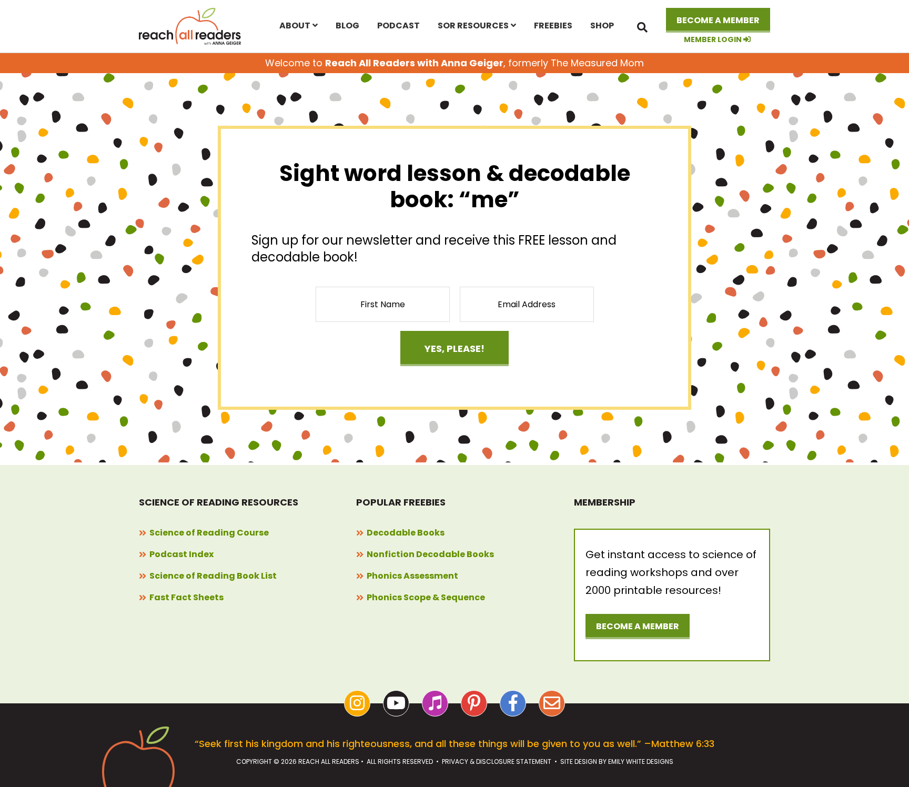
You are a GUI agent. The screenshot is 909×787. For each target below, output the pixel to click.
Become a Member (718, 20)
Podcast (398, 26)
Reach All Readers (190, 26)
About (294, 26)
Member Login (713, 39)
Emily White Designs (640, 761)
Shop (602, 26)
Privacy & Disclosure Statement (496, 761)
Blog (347, 26)
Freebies (553, 26)
